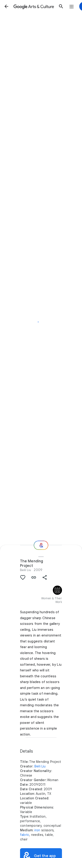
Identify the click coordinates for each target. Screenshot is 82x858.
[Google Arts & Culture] (34, 6)
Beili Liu (25, 570)
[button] (6, 6)
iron (37, 830)
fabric (24, 835)
